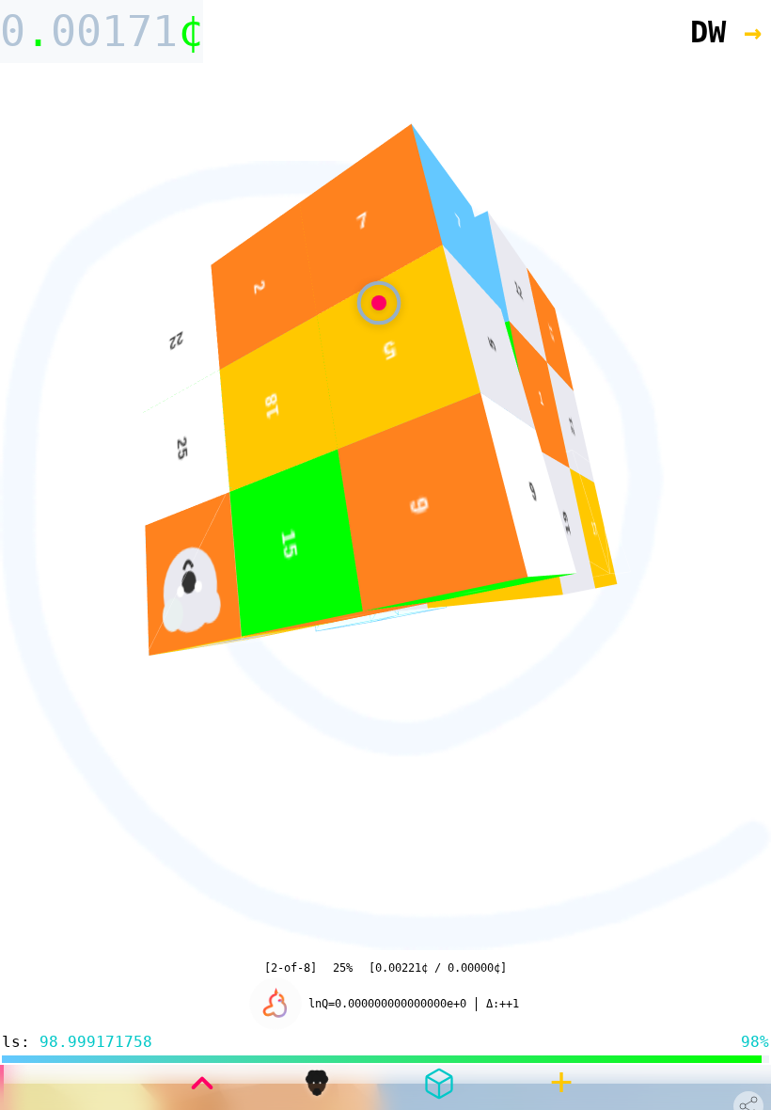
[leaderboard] (275, 1004)
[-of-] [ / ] (385, 968)
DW (726, 32)
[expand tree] (202, 1084)
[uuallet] (316, 1083)
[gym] (439, 1083)
